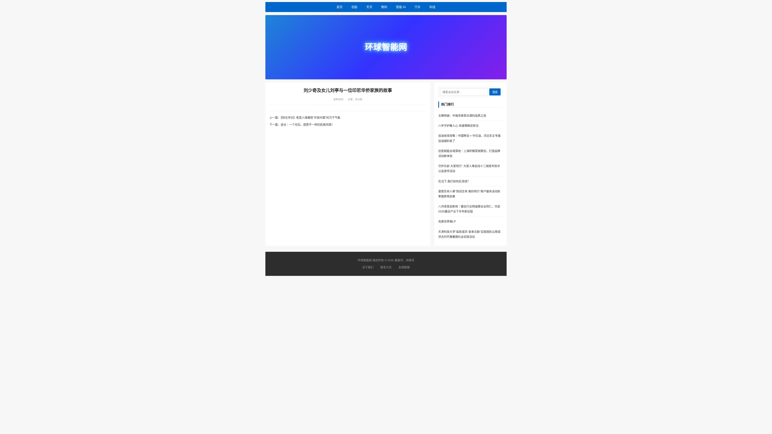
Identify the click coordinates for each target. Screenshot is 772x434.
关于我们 (368, 267)
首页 (340, 7)
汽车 (418, 7)
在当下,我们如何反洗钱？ (454, 181)
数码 (384, 7)
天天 (369, 7)
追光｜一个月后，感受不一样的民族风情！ (307, 124)
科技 (432, 7)
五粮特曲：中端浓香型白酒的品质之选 (462, 115)
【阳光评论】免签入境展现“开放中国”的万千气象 (310, 117)
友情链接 (404, 267)
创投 (354, 7)
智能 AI (401, 7)
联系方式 (386, 267)
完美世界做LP (447, 221)
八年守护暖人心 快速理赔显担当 (458, 125)
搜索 (495, 92)
